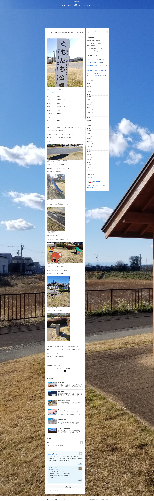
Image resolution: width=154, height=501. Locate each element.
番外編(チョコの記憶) (92, 65)
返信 (81, 449)
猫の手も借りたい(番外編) (93, 40)
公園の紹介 (50, 365)
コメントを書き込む (65, 487)
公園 (55, 365)
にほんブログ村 (96, 181)
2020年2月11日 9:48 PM (52, 454)
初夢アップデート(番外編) (93, 59)
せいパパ (99, 62)
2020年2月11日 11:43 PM (53, 469)
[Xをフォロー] (65, 371)
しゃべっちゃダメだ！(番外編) (94, 48)
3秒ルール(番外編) (91, 45)
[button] (106, 32)
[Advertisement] (77, 18)
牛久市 (59, 365)
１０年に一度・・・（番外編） (95, 43)
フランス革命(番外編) (92, 51)
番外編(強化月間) (91, 62)
